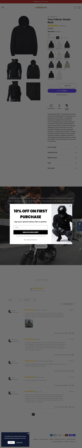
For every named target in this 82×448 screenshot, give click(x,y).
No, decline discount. (30, 240)
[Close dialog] (70, 206)
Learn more (23, 438)
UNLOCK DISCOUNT (31, 232)
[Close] (28, 433)
